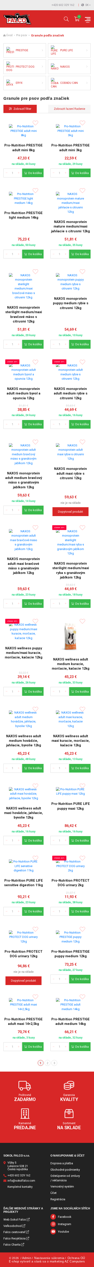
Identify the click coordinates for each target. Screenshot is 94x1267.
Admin (26, 1258)
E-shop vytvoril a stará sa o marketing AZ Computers (47, 1261)
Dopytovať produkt (70, 511)
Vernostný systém (62, 1186)
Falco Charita (12, 1244)
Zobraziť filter (22, 108)
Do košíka (35, 173)
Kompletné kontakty (20, 1186)
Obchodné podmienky (65, 1169)
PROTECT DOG (25, 66)
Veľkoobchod (12, 1226)
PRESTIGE (22, 50)
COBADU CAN (69, 82)
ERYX (19, 82)
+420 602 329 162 (63, 5)
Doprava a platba (61, 1163)
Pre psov (21, 35)
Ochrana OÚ (76, 1258)
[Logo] (17, 19)
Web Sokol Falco (14, 1219)
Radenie (79, 108)
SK (87, 5)
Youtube (63, 1231)
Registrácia (57, 1199)
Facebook (64, 1216)
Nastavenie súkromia (49, 1258)
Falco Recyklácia (14, 1238)
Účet (53, 1193)
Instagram (64, 1224)
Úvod (9, 35)
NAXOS (65, 66)
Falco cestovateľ (14, 1232)
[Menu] (87, 19)
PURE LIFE (66, 50)
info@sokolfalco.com (21, 1180)
